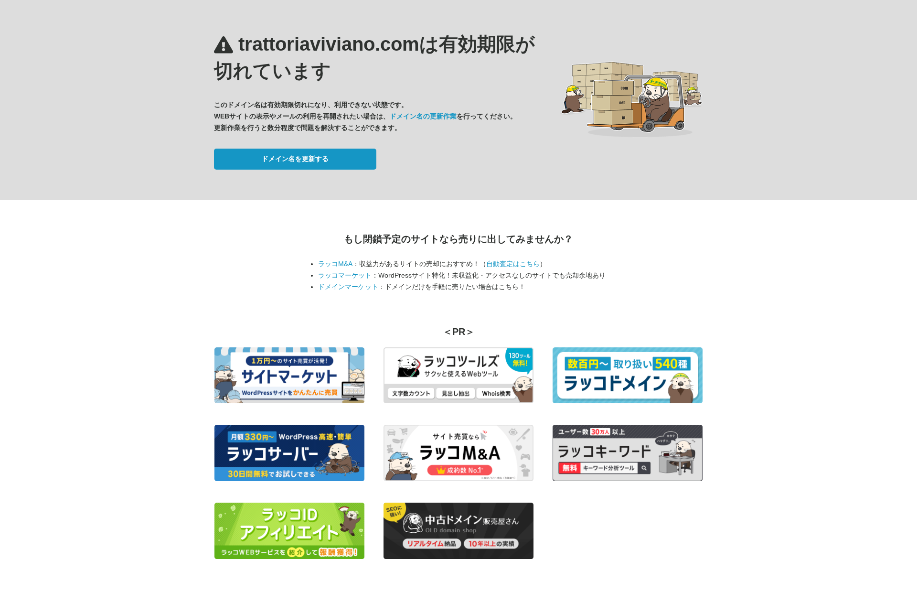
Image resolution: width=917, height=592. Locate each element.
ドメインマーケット (348, 287)
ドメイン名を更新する (295, 158)
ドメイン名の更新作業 (423, 116)
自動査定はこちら (513, 264)
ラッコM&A (335, 264)
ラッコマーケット (345, 275)
